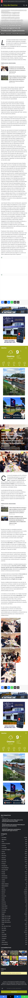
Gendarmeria (4, 875)
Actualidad (4, 837)
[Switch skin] (24, 5)
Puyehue (3, 912)
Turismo (3, 940)
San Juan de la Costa (6, 926)
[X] (5, 302)
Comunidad (4, 847)
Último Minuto (5, 942)
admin (3, 33)
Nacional (3, 889)
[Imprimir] (18, 302)
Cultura (3, 851)
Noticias (3, 891)
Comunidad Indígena (6, 849)
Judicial (3, 879)
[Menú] (1, 5)
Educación (4, 861)
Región (3, 914)
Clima (3, 841)
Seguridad (4, 930)
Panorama (4, 895)
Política (3, 899)
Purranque (4, 910)
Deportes (4, 857)
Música (3, 887)
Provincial (4, 904)
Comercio (4, 845)
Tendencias (4, 936)
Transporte (4, 938)
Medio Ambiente (5, 883)
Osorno (3, 893)
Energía (3, 871)
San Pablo (4, 928)
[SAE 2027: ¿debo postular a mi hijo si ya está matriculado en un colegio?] (23, 958)
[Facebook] (2, 302)
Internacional (4, 877)
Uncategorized (5, 944)
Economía (4, 859)
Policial (3, 897)
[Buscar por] (26, 5)
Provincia (4, 902)
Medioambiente (5, 885)
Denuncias (4, 855)
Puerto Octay (4, 908)
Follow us (3, 969)
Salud (3, 924)
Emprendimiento (5, 867)
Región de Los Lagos (6, 916)
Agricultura (4, 839)
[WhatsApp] (12, 302)
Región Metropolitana (6, 922)
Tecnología (4, 934)
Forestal (3, 873)
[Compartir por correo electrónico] (15, 302)
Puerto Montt (4, 906)
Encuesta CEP (5, 869)
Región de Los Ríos (6, 920)
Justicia (3, 881)
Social (3, 932)
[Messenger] (8, 302)
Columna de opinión (6, 843)
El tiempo (4, 863)
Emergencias (4, 865)
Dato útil (3, 853)
